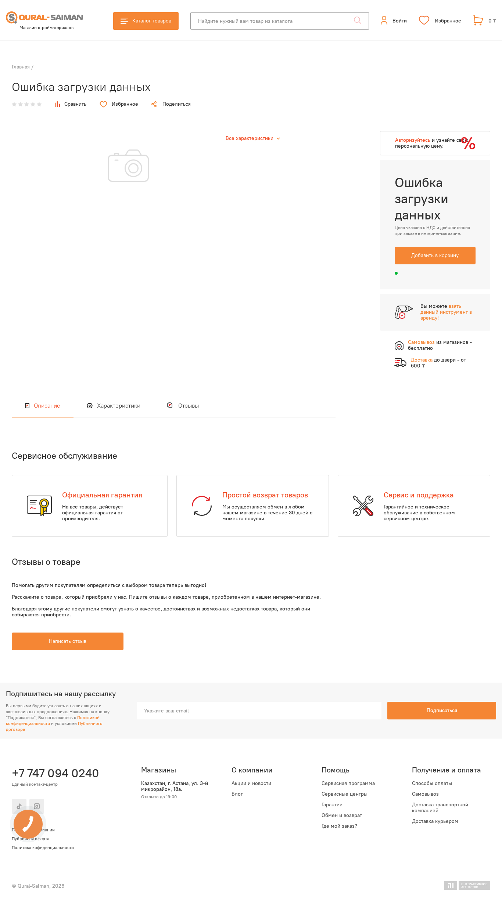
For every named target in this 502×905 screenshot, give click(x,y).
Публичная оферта (30, 838)
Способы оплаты (432, 783)
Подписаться (442, 710)
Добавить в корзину (435, 255)
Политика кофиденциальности (43, 847)
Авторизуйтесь (412, 140)
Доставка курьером (435, 821)
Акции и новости (251, 783)
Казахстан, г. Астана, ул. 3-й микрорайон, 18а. (174, 786)
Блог (237, 794)
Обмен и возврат (342, 815)
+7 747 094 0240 (54, 773)
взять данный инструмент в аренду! (446, 312)
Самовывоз (425, 794)
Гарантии (332, 805)
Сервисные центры (344, 794)
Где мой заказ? (339, 826)
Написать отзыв (67, 641)
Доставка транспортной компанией (440, 808)
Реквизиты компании (33, 829)
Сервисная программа (348, 783)
